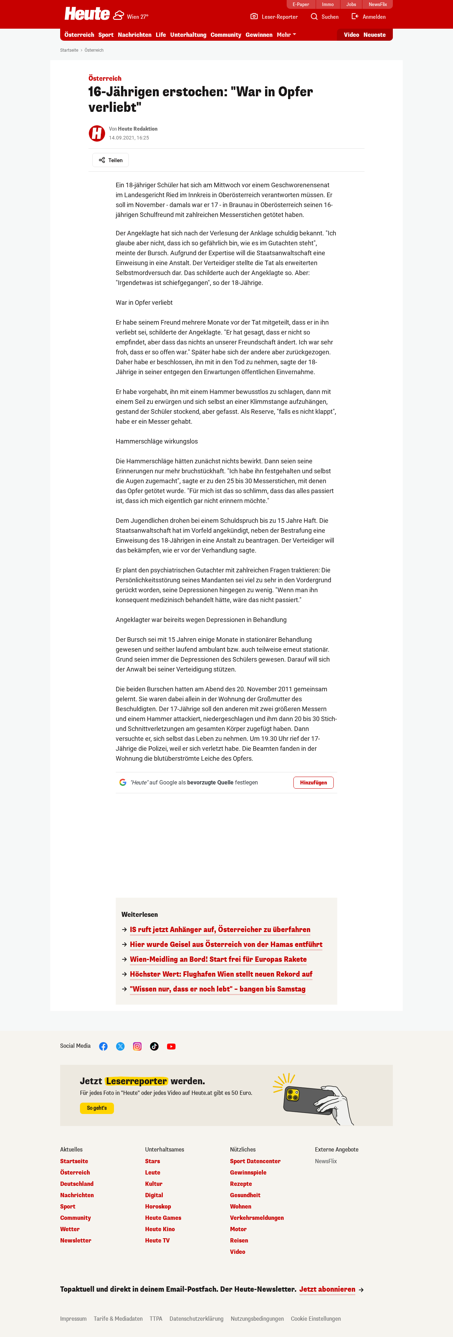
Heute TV (157, 1240)
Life (161, 35)
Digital (154, 1195)
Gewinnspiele (248, 1172)
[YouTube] (171, 1046)
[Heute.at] (87, 13)
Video (351, 35)
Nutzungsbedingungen (257, 1318)
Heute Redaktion (137, 129)
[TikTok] (154, 1046)
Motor (238, 1229)
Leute (152, 1172)
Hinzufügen (313, 782)
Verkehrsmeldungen (257, 1218)
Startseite (69, 50)
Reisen (239, 1240)
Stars (152, 1161)
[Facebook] (103, 1046)
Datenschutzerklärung (197, 1318)
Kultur (153, 1184)
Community (226, 35)
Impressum (73, 1318)
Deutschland (76, 1184)
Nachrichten (77, 1195)
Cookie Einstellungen (316, 1318)
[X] (120, 1046)
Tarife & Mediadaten (118, 1318)
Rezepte (241, 1184)
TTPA (156, 1318)
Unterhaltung (188, 35)
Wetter (70, 1229)
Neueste (374, 35)
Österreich (79, 35)
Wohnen (240, 1206)
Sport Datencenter (255, 1161)
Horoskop (158, 1206)
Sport (106, 35)
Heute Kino (160, 1229)
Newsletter (75, 1240)
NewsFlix (326, 1161)
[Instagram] (137, 1046)
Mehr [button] (284, 35)
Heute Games (163, 1218)
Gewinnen (259, 35)
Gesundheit (245, 1195)
